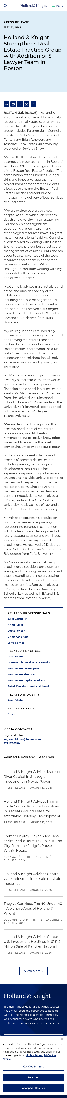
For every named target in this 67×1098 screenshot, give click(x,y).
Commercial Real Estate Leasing (30, 662)
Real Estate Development (25, 668)
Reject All (33, 1077)
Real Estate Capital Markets (26, 680)
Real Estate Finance (21, 674)
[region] (33, 1065)
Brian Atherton (18, 636)
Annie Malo (15, 624)
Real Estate (15, 656)
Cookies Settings (33, 1066)
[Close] (62, 1039)
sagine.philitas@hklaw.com (22, 739)
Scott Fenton (16, 630)
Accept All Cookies (33, 1087)
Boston (12, 714)
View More (32, 971)
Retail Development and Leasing (30, 686)
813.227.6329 (12, 743)
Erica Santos (16, 642)
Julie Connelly (17, 618)
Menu (59, 5)
